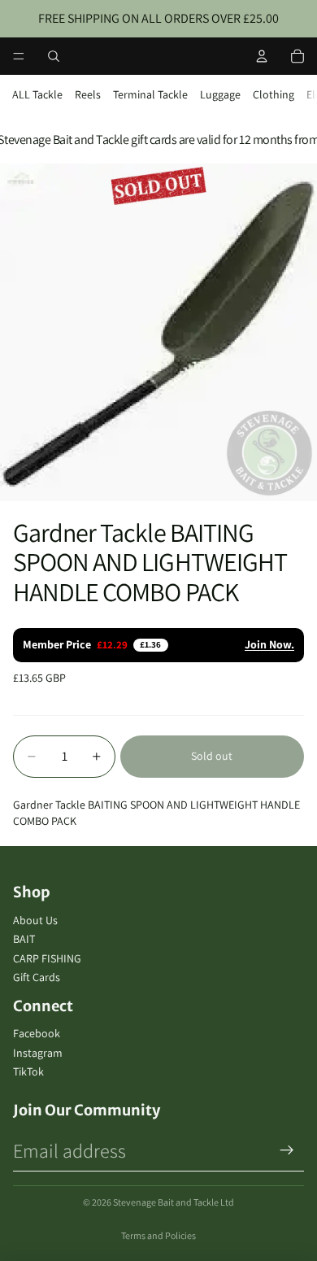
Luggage (220, 94)
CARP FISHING (47, 958)
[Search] (54, 56)
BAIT (24, 939)
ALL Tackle (37, 94)
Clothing (273, 94)
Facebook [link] (36, 1033)
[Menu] (18, 56)
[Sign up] (287, 1150)
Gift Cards (36, 977)
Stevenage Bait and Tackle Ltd (173, 1202)
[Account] (262, 56)
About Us (35, 920)
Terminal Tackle (150, 94)
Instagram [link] (38, 1052)
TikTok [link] (28, 1071)
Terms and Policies (158, 1235)
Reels (88, 94)
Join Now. (269, 644)
